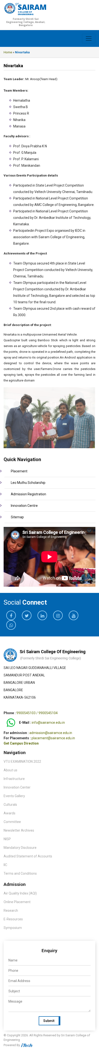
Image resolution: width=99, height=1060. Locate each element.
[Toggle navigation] (88, 38)
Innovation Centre (24, 506)
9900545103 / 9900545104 (37, 713)
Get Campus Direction (21, 743)
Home (8, 52)
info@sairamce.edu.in (48, 722)
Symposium (13, 928)
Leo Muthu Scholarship (28, 483)
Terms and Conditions (20, 873)
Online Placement (17, 902)
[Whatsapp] (11, 722)
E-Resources (13, 919)
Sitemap (17, 517)
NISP (7, 839)
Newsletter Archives (19, 830)
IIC (5, 865)
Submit (49, 1021)
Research (11, 910)
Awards (9, 813)
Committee (12, 822)
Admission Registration (28, 494)
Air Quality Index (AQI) (20, 893)
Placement (19, 471)
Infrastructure (14, 779)
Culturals (10, 804)
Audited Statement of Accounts (28, 856)
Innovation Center (17, 787)
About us (10, 770)
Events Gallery (14, 796)
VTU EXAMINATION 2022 (22, 761)
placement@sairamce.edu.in (53, 738)
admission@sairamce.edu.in (50, 733)
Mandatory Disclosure (20, 848)
